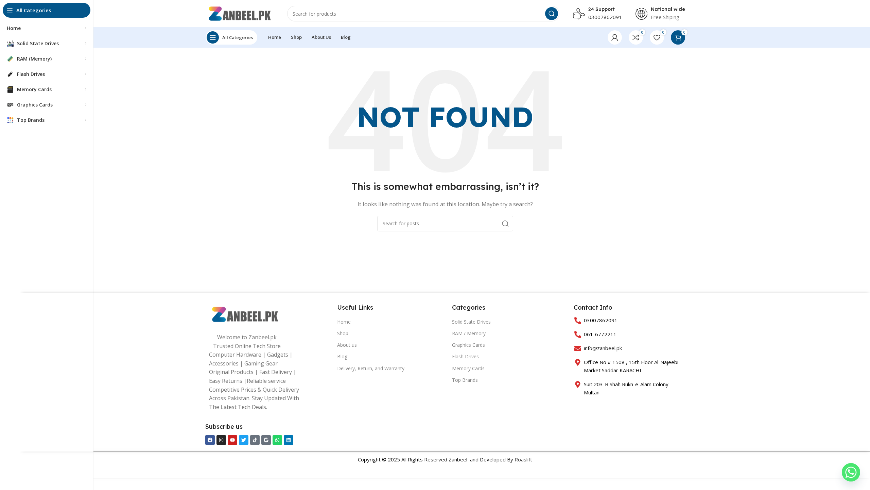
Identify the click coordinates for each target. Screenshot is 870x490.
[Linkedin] (288, 440)
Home (344, 321)
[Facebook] (210, 440)
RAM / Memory (469, 333)
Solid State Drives (471, 321)
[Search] (551, 13)
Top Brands (465, 380)
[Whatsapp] (277, 440)
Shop (342, 333)
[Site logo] (240, 13)
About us (347, 345)
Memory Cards (468, 368)
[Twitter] (243, 440)
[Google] (266, 440)
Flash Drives (465, 356)
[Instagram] (221, 440)
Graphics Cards (468, 345)
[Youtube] (232, 440)
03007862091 (605, 17)
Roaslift (523, 459)
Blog (342, 356)
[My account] (614, 37)
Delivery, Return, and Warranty (370, 368)
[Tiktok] (255, 440)
